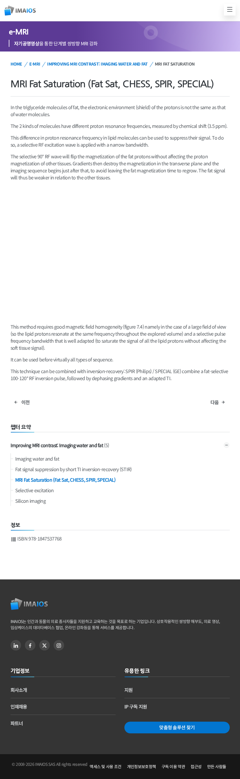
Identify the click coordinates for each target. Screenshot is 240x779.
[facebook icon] (30, 645)
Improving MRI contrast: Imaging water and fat (97, 64)
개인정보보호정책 (141, 766)
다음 (215, 402)
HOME (16, 64)
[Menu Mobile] (230, 10)
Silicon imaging (30, 500)
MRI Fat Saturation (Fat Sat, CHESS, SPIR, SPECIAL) (65, 479)
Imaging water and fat (37, 458)
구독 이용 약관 (173, 766)
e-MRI (34, 64)
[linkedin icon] (16, 645)
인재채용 (19, 706)
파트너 (17, 723)
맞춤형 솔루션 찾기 (177, 727)
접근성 (196, 766)
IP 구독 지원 (135, 706)
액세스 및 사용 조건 (105, 766)
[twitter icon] (44, 645)
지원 (128, 689)
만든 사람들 (216, 766)
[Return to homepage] (29, 604)
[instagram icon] (59, 645)
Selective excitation (34, 490)
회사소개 (19, 689)
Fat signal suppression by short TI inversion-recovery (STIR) (73, 469)
